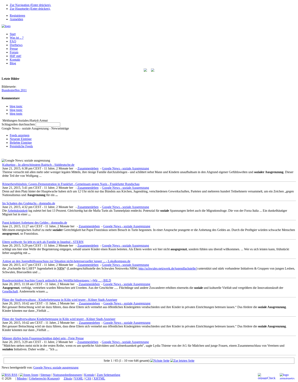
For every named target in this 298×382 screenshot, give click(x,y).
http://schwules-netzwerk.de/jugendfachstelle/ (167, 268)
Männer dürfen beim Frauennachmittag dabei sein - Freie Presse (43, 338)
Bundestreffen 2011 (14, 90)
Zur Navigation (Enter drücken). (30, 5)
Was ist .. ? (17, 37)
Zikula (68, 378)
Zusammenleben (88, 168)
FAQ (13, 41)
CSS (88, 378)
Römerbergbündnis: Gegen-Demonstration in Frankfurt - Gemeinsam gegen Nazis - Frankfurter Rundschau (70, 184)
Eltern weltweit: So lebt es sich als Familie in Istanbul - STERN (43, 242)
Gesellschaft (10, 291)
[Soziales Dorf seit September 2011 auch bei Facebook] (152, 70)
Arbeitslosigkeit (18, 210)
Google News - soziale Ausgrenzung (125, 168)
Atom (34, 375)
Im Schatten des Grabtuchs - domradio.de (28, 203)
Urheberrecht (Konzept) (44, 378)
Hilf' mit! (15, 56)
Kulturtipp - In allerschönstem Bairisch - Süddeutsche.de (38, 164)
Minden (22, 378)
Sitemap (45, 375)
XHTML (99, 378)
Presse (14, 48)
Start (13, 34)
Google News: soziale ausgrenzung (55, 367)
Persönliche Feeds (21, 146)
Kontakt (15, 59)
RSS (14, 375)
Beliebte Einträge (21, 142)
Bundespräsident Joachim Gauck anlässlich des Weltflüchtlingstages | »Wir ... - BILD (56, 280)
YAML (78, 378)
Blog (13, 63)
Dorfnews (16, 45)
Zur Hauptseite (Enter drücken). (30, 8)
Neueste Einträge (21, 139)
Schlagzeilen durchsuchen (18, 124)
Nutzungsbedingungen (67, 375)
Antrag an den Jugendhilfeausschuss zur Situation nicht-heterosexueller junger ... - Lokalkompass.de (66, 261)
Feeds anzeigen (19, 135)
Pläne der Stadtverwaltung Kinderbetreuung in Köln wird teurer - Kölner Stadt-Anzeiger (58, 319)
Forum (14, 52)
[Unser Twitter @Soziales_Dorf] (145, 70)
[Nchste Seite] (159, 360)
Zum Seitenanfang (108, 375)
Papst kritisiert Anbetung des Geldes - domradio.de (34, 222)
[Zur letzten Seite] (182, 360)
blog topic (16, 106)
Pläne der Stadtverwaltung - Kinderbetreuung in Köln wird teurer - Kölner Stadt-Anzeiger (59, 299)
